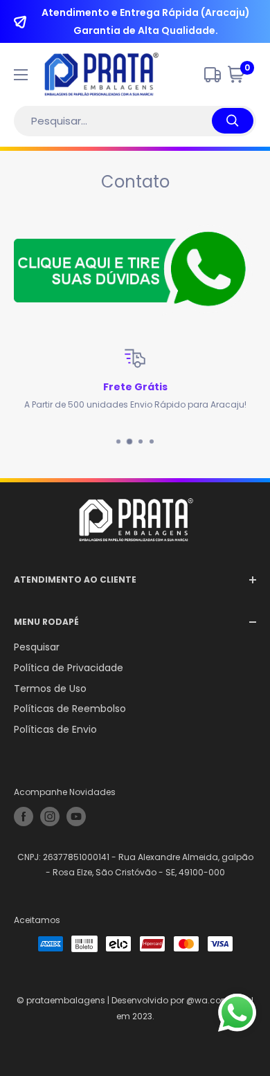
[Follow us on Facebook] (23, 816)
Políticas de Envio (55, 729)
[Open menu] (21, 74)
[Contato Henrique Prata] (135, 271)
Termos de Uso (50, 688)
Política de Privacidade (68, 668)
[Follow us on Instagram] (50, 816)
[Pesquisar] (232, 121)
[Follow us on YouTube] (76, 816)
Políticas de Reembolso (70, 708)
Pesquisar (37, 647)
